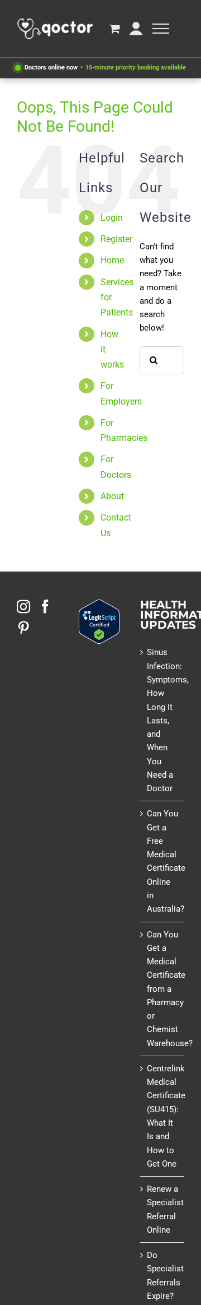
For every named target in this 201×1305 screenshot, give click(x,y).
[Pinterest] (23, 627)
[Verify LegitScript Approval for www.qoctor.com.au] (99, 606)
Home (112, 260)
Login (111, 217)
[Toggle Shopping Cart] (114, 28)
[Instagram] (23, 606)
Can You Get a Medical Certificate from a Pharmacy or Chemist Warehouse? (163, 989)
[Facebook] (45, 606)
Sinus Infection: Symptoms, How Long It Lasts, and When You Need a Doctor (163, 720)
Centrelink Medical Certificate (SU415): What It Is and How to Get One (163, 1116)
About (112, 496)
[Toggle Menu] (160, 29)
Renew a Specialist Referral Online (163, 1209)
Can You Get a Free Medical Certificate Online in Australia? (163, 861)
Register (116, 239)
